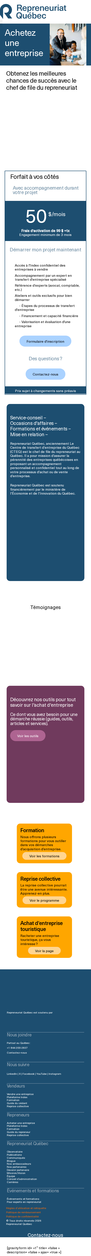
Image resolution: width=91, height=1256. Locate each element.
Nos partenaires (17, 1167)
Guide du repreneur (18, 1132)
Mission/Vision (16, 1173)
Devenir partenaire (18, 1170)
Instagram (55, 1074)
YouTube (41, 1074)
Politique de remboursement (23, 1212)
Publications (14, 1155)
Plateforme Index (17, 1097)
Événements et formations (23, 1199)
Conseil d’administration (22, 1179)
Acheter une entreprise (21, 1123)
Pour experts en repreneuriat (24, 1202)
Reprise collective (18, 1106)
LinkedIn (12, 1074)
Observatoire (15, 1151)
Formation (13, 1100)
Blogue (11, 1161)
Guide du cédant (17, 1103)
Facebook (28, 1074)
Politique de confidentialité (22, 1216)
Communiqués (16, 1158)
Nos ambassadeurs (19, 1164)
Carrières (12, 1182)
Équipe (11, 1176)
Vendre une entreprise (20, 1094)
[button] (1, 23)
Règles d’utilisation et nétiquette (26, 1208)
